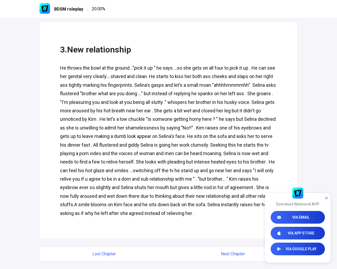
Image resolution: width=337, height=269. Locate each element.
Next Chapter (233, 253)
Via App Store (301, 233)
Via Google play (301, 249)
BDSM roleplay (68, 9)
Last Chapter (104, 253)
